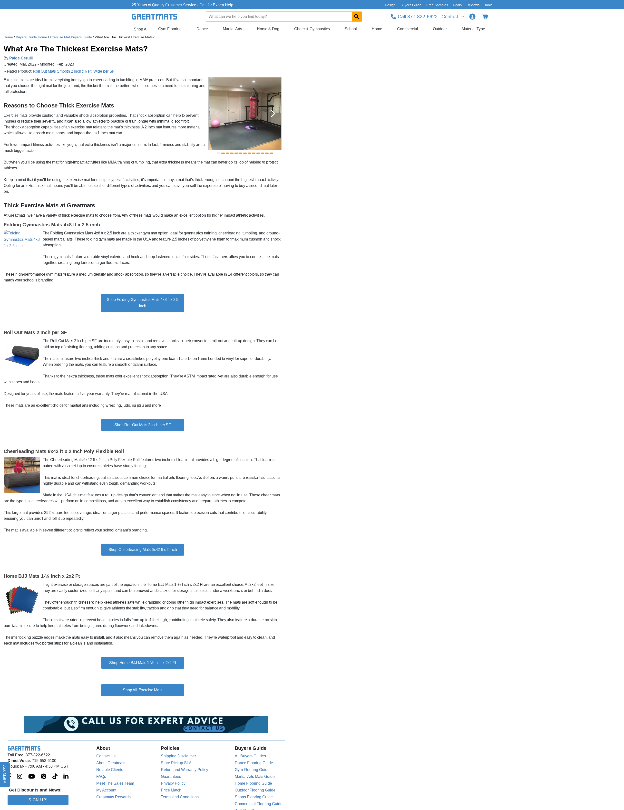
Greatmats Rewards (113, 797)
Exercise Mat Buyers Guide (71, 37)
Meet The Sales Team (115, 783)
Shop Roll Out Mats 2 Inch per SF (142, 425)
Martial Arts (232, 29)
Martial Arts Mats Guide (255, 776)
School (351, 29)
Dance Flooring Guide (254, 763)
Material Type (473, 29)
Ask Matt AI (5, 774)
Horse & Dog (268, 29)
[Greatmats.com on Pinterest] (43, 776)
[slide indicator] (218, 153)
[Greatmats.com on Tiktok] (55, 776)
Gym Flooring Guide (252, 770)
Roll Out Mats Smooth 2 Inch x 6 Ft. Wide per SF (73, 71)
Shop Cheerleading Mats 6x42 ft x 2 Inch (142, 550)
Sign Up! (38, 800)
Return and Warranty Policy (184, 770)
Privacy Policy (173, 783)
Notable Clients (109, 770)
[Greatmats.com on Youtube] (31, 776)
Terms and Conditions (180, 797)
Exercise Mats (150, 690)
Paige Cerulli (21, 58)
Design (390, 5)
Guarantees (171, 776)
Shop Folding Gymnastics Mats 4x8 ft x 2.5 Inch (142, 303)
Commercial (407, 29)
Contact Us (106, 756)
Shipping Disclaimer (178, 756)
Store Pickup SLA (176, 763)
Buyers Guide (410, 5)
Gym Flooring (170, 29)
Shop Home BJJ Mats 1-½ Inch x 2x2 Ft (142, 663)
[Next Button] (273, 113)
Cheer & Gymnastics (312, 29)
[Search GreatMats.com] (357, 16)
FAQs (101, 776)
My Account (106, 790)
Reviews (473, 5)
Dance (202, 29)
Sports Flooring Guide (254, 797)
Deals (457, 5)
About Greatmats (110, 763)
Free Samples (437, 5)
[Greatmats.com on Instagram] (19, 776)
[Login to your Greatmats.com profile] (472, 16)
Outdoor (440, 29)
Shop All (141, 29)
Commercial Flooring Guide (259, 804)
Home (377, 29)
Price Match (171, 790)
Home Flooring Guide (253, 783)
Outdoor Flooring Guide (255, 790)
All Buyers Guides (250, 756)
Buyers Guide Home (32, 37)
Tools (488, 5)
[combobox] (284, 16)
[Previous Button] (217, 113)
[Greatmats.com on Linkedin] (65, 776)
